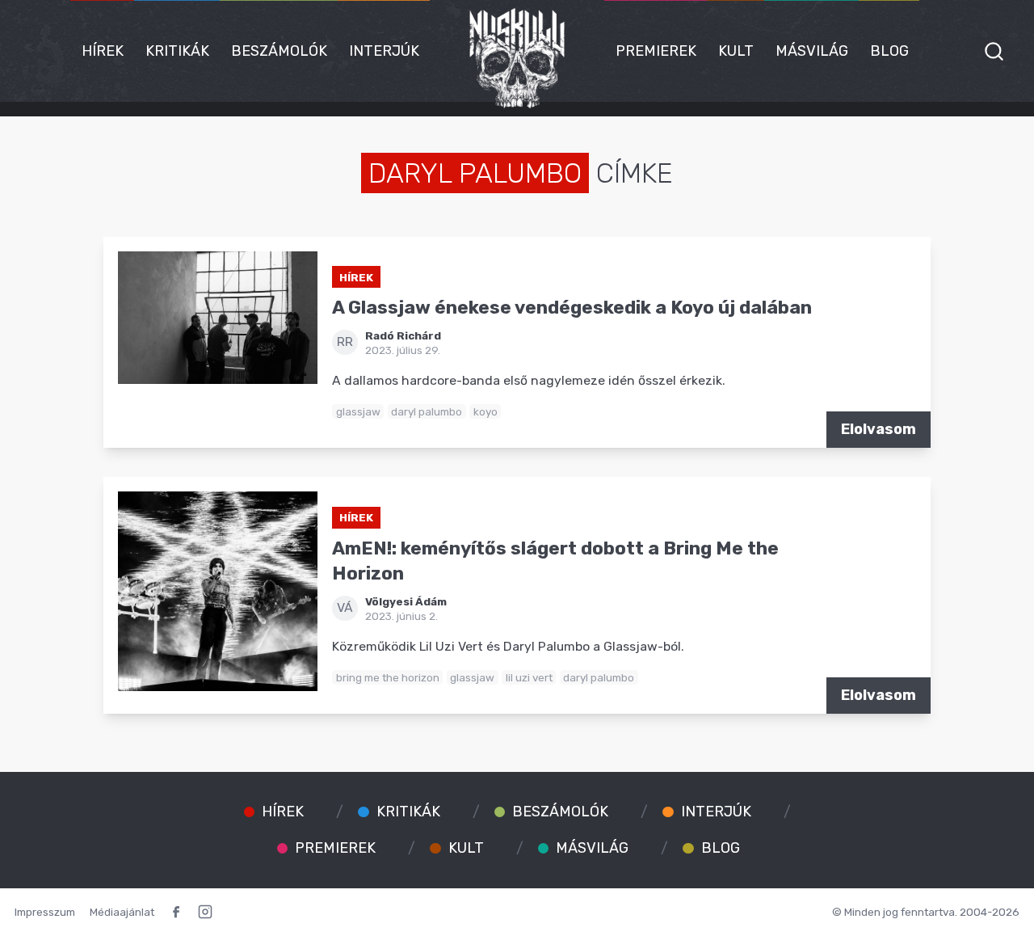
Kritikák (177, 51)
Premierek (656, 51)
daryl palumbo (426, 411)
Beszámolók (279, 51)
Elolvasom (878, 429)
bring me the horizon (387, 677)
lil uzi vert (529, 677)
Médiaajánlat (122, 911)
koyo (485, 411)
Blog (889, 51)
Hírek (103, 51)
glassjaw (358, 411)
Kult (736, 51)
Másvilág (812, 51)
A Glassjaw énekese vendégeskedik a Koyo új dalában (572, 307)
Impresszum (45, 911)
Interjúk (384, 51)
